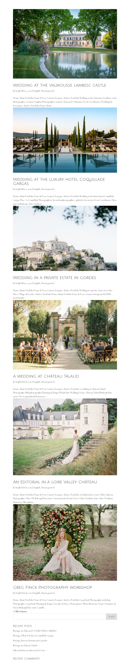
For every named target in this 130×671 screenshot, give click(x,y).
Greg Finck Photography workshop (52, 587)
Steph (17, 91)
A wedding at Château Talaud (46, 376)
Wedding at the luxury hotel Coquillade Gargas (59, 181)
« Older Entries (20, 611)
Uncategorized (47, 91)
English (36, 91)
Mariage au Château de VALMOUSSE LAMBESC (35, 630)
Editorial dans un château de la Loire (29, 650)
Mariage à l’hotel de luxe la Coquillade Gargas (33, 635)
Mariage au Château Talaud (25, 645)
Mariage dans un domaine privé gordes (30, 640)
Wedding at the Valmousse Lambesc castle (59, 85)
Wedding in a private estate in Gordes (54, 278)
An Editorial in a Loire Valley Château (55, 482)
